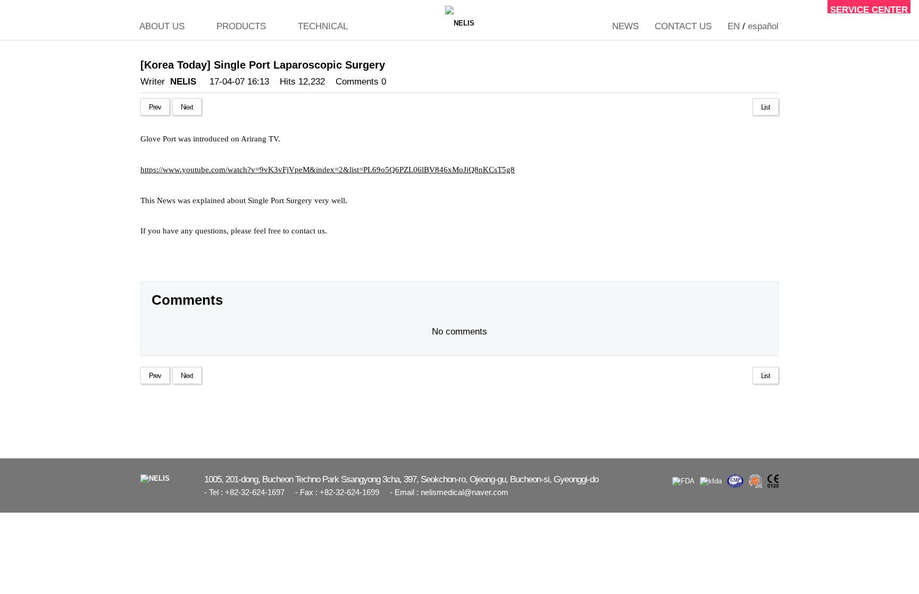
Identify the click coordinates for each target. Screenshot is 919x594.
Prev (155, 107)
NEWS (625, 26)
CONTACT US (683, 26)
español (763, 26)
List (765, 107)
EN (734, 26)
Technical (323, 26)
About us (162, 26)
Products (241, 26)
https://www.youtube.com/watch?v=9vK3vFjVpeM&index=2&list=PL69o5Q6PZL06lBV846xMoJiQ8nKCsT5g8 (327, 169)
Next (187, 107)
